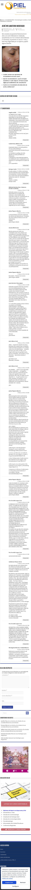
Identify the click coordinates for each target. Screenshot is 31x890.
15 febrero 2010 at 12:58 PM (23, 169)
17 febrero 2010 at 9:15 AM (23, 229)
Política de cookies (7, 878)
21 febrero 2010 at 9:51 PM (23, 625)
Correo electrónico (7, 695)
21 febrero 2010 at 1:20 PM (23, 481)
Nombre (4, 690)
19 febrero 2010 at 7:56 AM (23, 392)
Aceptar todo (9, 882)
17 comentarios (21, 29)
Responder (25, 140)
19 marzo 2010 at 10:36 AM (23, 649)
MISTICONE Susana (7, 28)
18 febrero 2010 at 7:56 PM (23, 367)
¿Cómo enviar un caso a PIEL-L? (8, 860)
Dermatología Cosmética (21, 20)
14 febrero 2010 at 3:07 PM (23, 112)
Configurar (15, 886)
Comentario (5, 675)
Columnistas (3, 854)
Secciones (2, 852)
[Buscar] (27, 713)
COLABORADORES (9, 20)
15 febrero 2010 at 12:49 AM (23, 145)
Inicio (2, 20)
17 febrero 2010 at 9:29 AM (23, 274)
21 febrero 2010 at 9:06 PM (23, 563)
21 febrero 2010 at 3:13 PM (23, 554)
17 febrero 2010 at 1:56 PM (23, 285)
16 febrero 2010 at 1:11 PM (23, 190)
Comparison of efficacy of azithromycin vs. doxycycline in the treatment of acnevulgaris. (18, 471)
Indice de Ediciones (5, 857)
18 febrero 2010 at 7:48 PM (23, 343)
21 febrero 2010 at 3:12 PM (23, 502)
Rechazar (23, 882)
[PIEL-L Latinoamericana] (15, 5)
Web (3, 701)
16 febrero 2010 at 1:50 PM (23, 212)
